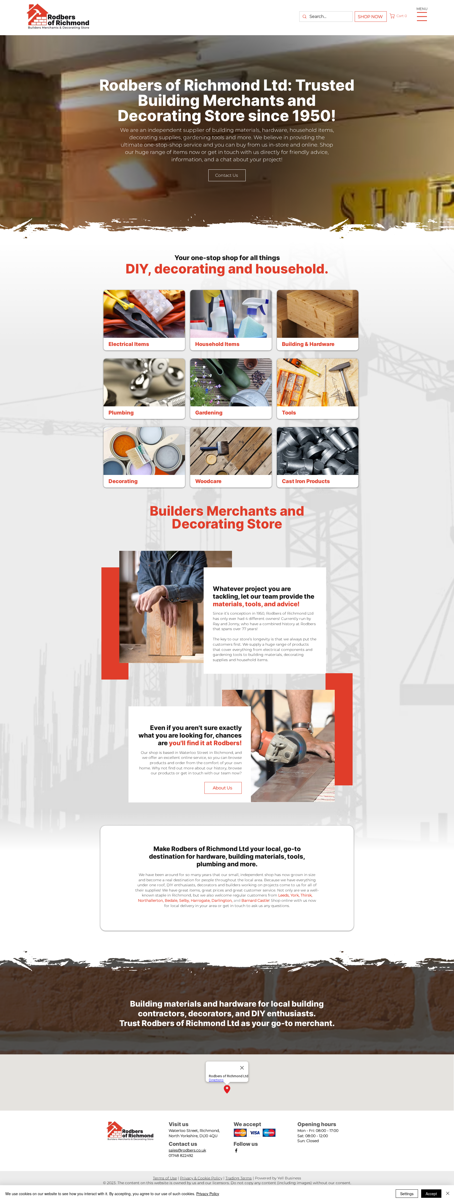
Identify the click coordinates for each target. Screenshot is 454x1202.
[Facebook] (236, 1150)
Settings (407, 1193)
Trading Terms (238, 1178)
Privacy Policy (207, 1193)
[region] (144, 321)
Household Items (217, 344)
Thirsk (306, 895)
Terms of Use (165, 1178)
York (295, 895)
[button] (399, 15)
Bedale (171, 900)
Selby (184, 900)
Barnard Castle (255, 900)
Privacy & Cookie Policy (201, 1178)
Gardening (209, 413)
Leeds (283, 895)
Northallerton (150, 900)
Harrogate (200, 900)
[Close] (448, 1193)
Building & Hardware (308, 344)
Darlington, (222, 900)
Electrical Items (129, 344)
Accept (431, 1193)
